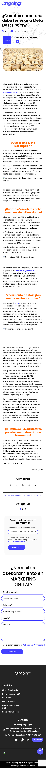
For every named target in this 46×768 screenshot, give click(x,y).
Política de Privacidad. (17, 541)
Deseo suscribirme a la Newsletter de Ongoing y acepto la (22, 539)
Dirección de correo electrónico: (21, 528)
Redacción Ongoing (27, 37)
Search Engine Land (25, 270)
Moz (17, 303)
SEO (6, 31)
